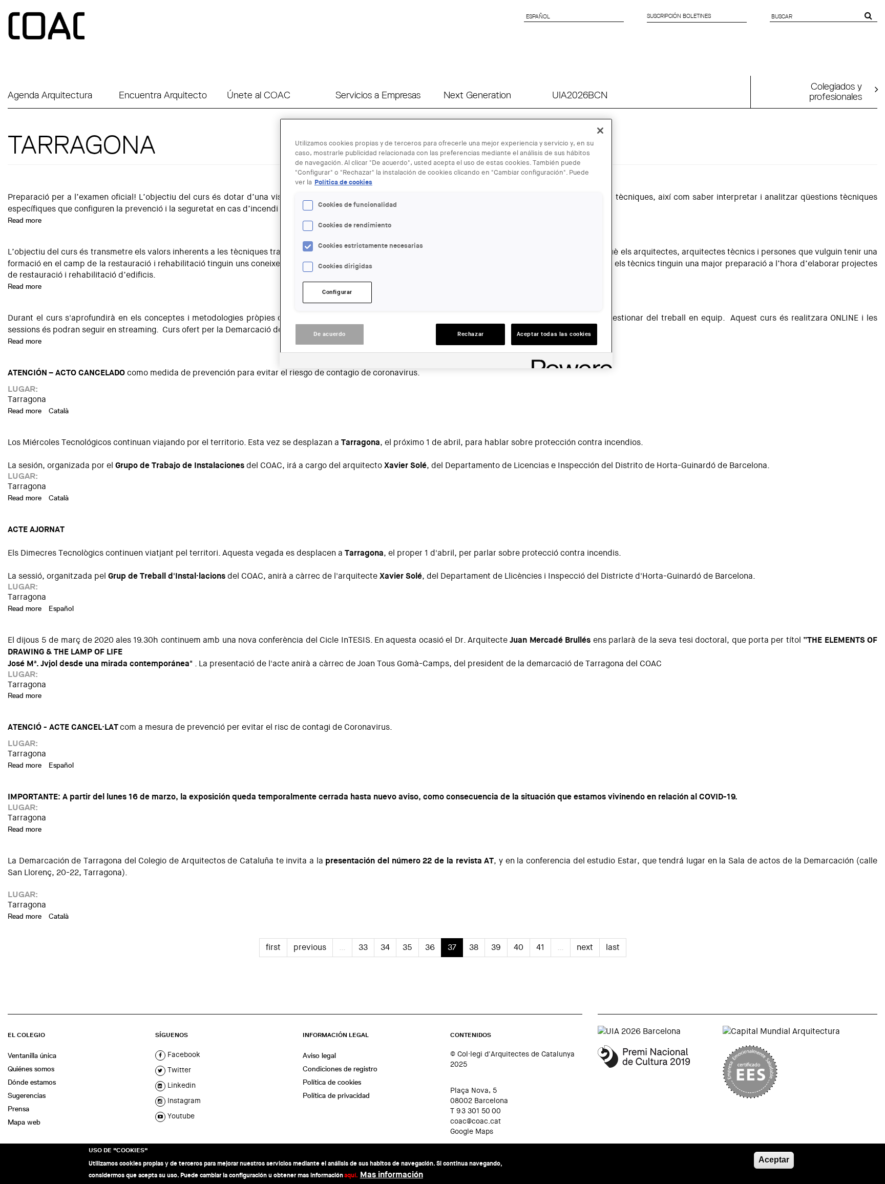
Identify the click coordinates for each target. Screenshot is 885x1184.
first (273, 947)
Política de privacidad (336, 1095)
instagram (183, 1100)
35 (407, 947)
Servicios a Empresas (377, 95)
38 (473, 947)
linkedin (180, 1085)
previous (309, 947)
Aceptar (773, 1159)
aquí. (351, 1175)
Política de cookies (332, 1082)
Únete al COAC (258, 95)
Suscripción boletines (679, 16)
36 (430, 947)
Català (59, 410)
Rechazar (470, 334)
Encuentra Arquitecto (163, 95)
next (585, 947)
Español (61, 608)
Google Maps (471, 1131)
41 (540, 947)
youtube (180, 1115)
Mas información (391, 1174)
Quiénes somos (31, 1068)
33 (363, 947)
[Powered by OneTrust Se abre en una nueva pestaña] (568, 361)
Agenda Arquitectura (50, 95)
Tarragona (27, 399)
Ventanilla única (32, 1055)
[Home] (48, 26)
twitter (178, 1069)
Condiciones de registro (340, 1068)
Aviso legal (319, 1055)
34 (385, 947)
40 (518, 947)
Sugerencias (27, 1095)
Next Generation (477, 95)
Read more (24, 220)
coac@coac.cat (475, 1121)
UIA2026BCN (579, 95)
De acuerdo (329, 334)
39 (496, 947)
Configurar (337, 292)
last (613, 947)
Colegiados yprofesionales (835, 91)
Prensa (18, 1108)
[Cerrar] (600, 130)
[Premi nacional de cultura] (656, 1071)
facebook (182, 1054)
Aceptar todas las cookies (554, 334)
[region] (446, 243)
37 (452, 947)
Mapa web (24, 1122)
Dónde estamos (32, 1082)
